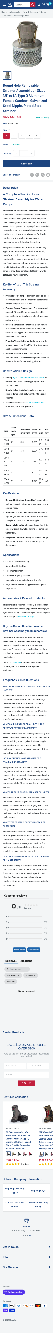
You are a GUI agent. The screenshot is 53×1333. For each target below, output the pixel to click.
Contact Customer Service (15, 1204)
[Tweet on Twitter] (43, 175)
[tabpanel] (26, 994)
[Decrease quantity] (16, 153)
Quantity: (7, 153)
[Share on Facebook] (32, 175)
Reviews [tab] (11, 960)
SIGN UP (26, 1083)
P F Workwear (12, 1128)
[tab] (27, 961)
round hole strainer (35, 402)
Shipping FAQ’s (38, 1190)
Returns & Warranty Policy (38, 1204)
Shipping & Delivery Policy (14, 1190)
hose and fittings (26, 616)
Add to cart (26, 163)
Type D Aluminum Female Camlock (29, 377)
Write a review (33, 950)
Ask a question (19, 950)
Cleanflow (16, 662)
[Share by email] (48, 175)
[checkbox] (10, 981)
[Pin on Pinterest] (37, 175)
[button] (48, 4)
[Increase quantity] (31, 153)
